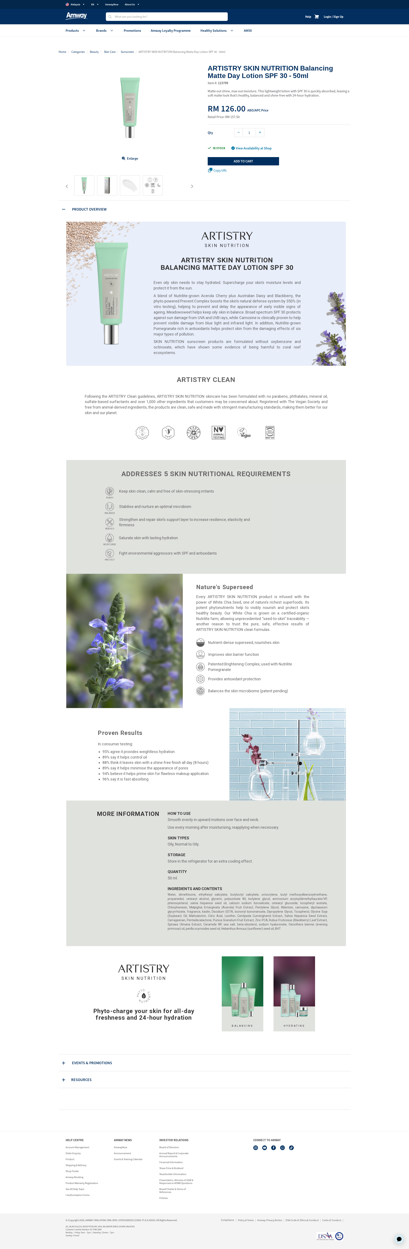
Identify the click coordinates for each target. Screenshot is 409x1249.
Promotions (132, 30)
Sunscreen (127, 52)
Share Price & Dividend (171, 1168)
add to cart (243, 161)
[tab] (204, 209)
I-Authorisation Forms (77, 1195)
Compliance (227, 1220)
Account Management (77, 1147)
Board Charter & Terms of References (172, 1190)
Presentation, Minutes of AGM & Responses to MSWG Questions (176, 1181)
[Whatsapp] (282, 1147)
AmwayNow (111, 4)
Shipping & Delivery (76, 1165)
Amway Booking (74, 1177)
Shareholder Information (172, 1174)
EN (92, 4)
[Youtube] (264, 1147)
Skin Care (110, 52)
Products (72, 30)
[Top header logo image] (77, 16)
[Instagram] (255, 1147)
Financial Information (171, 1162)
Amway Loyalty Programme (171, 30)
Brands (101, 30)
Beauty (94, 52)
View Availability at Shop (254, 148)
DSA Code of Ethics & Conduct (302, 1220)
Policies (163, 1198)
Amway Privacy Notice (269, 1220)
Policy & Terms (246, 1220)
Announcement (122, 1153)
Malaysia (75, 4)
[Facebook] (273, 1147)
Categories (78, 52)
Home (62, 52)
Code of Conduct (331, 1220)
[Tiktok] (291, 1147)
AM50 (248, 30)
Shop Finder (72, 1171)
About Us (130, 4)
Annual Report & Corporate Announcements (174, 1155)
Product (70, 1159)
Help (308, 17)
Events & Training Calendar (128, 1159)
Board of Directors (169, 1147)
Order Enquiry (73, 1153)
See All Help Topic (75, 1189)
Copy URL (220, 170)
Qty (210, 132)
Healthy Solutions (213, 30)
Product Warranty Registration (82, 1183)
